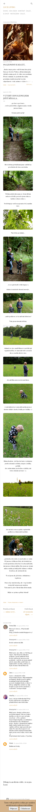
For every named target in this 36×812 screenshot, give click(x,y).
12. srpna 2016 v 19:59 (19, 673)
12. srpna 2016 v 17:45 (23, 650)
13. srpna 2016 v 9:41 (23, 709)
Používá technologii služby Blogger (20, 799)
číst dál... (29, 84)
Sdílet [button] (4, 85)
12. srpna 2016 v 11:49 (23, 626)
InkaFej (11, 696)
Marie (11, 743)
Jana (10, 673)
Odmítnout (25, 808)
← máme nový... (9, 611)
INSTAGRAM (14, 14)
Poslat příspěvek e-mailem (15, 602)
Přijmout (13, 808)
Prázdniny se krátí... (14, 64)
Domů (5, 11)
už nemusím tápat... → (28, 613)
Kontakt (21, 11)
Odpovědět (13, 635)
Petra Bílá (12, 626)
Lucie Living (9, 7)
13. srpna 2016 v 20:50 (20, 743)
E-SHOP (6, 14)
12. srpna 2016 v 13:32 (23, 639)
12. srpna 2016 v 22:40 (21, 695)
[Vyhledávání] (31, 3)
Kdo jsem (13, 11)
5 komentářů (11, 85)
